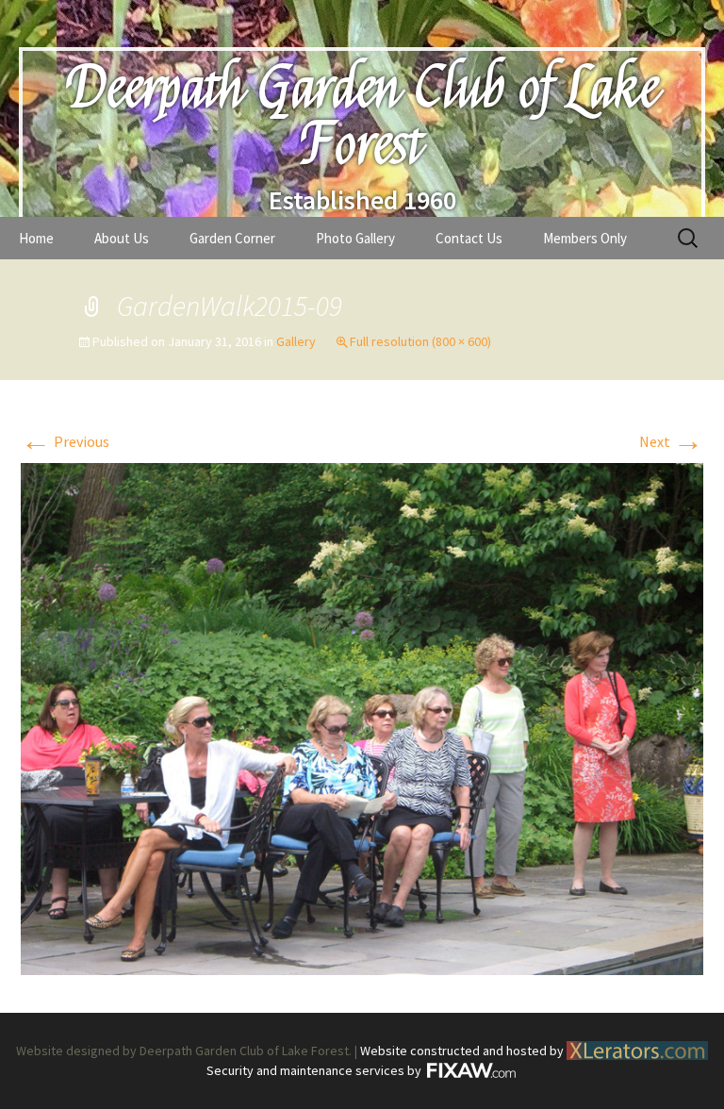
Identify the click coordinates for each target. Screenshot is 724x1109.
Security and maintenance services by (315, 1070)
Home (36, 238)
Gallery (296, 341)
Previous (65, 441)
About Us (121, 238)
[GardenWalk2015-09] (362, 716)
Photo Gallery (355, 238)
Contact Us (469, 238)
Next (671, 441)
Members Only (585, 238)
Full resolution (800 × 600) (420, 341)
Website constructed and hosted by (463, 1050)
